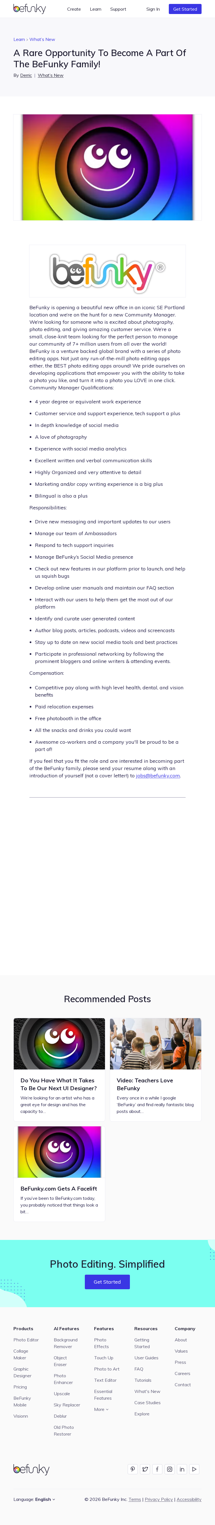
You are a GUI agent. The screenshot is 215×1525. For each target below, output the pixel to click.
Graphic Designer (22, 1372)
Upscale (62, 1393)
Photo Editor (26, 1340)
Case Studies (147, 1402)
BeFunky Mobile (22, 1401)
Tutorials (142, 1380)
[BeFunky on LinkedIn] (182, 1469)
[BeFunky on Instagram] (170, 1469)
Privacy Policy (159, 1499)
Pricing (20, 1387)
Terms (134, 1499)
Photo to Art (107, 1369)
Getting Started (142, 1343)
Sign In (153, 9)
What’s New (42, 39)
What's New (147, 1391)
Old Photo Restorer (64, 1430)
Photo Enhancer (63, 1379)
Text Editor (105, 1380)
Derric (26, 75)
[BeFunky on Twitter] (145, 1469)
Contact (183, 1384)
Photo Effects (101, 1343)
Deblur (60, 1416)
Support (118, 9)
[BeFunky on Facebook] (157, 1469)
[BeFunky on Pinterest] (133, 1469)
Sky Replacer (67, 1405)
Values (181, 1351)
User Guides (146, 1357)
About (181, 1340)
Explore (141, 1414)
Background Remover (66, 1343)
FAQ (138, 1369)
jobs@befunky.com (158, 775)
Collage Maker (20, 1354)
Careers (182, 1373)
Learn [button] (95, 9)
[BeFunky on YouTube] (194, 1469)
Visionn (20, 1416)
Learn (19, 39)
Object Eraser (60, 1361)
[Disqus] (107, 885)
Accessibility (189, 1499)
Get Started (185, 9)
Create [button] (74, 9)
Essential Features (103, 1394)
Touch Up (103, 1357)
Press (180, 1362)
